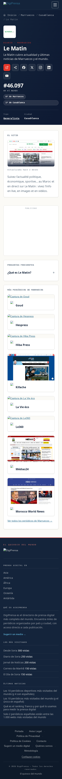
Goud (19, 305)
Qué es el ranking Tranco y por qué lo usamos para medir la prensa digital (29, 708)
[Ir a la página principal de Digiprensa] (19, 5)
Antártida (8, 598)
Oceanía (8, 593)
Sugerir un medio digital (17, 746)
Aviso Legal (35, 731)
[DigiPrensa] (20, 551)
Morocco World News (29, 511)
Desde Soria (10, 650)
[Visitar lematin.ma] (6, 67)
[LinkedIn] (48, 67)
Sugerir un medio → (14, 634)
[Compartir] (15, 67)
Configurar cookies (31, 757)
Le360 (19, 427)
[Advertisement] (31, 232)
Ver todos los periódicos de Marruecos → (29, 520)
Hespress (21, 325)
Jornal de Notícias (13, 662)
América (8, 577)
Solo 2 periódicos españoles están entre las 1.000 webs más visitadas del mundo (28, 716)
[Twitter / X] (32, 67)
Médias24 (21, 469)
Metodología (31, 750)
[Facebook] (23, 67)
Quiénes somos (44, 746)
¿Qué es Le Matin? (19, 272)
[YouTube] (6, 75)
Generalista (11, 118)
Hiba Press (22, 345)
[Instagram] (40, 67)
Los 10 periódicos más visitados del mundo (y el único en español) (30, 700)
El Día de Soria (11, 674)
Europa (7, 588)
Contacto (41, 741)
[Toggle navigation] (55, 4)
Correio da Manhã (13, 668)
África (6, 582)
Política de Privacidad (28, 736)
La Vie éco (22, 407)
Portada (19, 731)
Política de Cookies (20, 741)
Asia (5, 572)
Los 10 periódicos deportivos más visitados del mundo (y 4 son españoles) (30, 692)
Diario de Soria (11, 656)
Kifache (20, 387)
